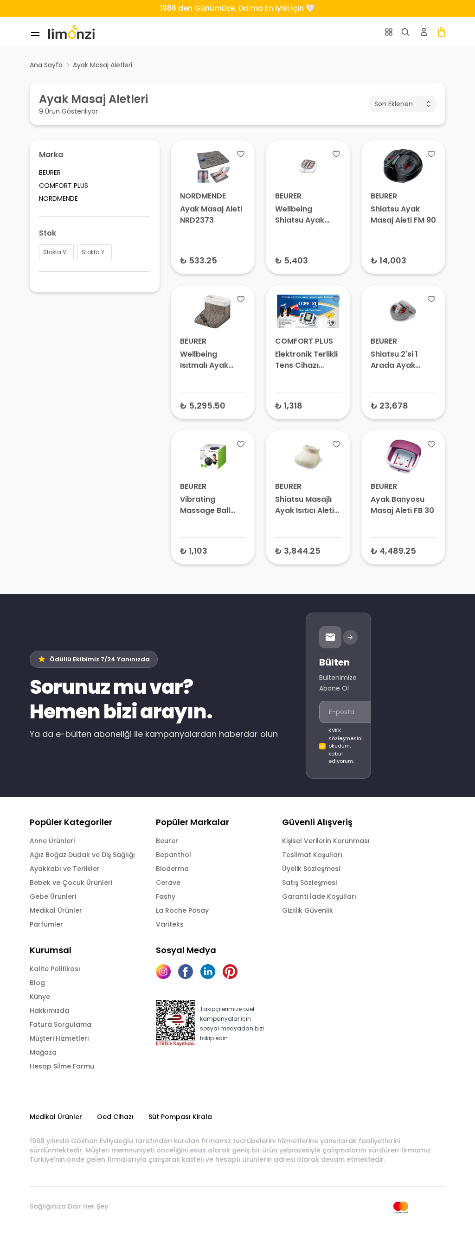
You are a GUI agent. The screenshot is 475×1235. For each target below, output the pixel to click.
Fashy (165, 896)
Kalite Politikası (55, 968)
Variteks (170, 924)
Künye (40, 996)
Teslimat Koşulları (312, 854)
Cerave (168, 882)
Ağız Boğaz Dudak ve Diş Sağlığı (82, 854)
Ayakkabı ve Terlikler (65, 868)
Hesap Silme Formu (62, 1066)
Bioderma (172, 868)
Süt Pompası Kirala (180, 1116)
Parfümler (46, 924)
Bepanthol (173, 854)
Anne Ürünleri (52, 840)
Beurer (167, 840)
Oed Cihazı (115, 1116)
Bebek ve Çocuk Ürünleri (71, 882)
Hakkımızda (49, 1010)
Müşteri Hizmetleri (59, 1038)
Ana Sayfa (46, 65)
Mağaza (43, 1052)
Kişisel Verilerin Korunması (326, 840)
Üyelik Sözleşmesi (311, 868)
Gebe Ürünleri (53, 896)
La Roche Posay (182, 910)
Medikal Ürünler (56, 910)
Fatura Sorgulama (60, 1024)
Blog (37, 982)
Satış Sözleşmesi (309, 882)
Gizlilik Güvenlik (307, 910)
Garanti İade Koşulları (319, 896)
